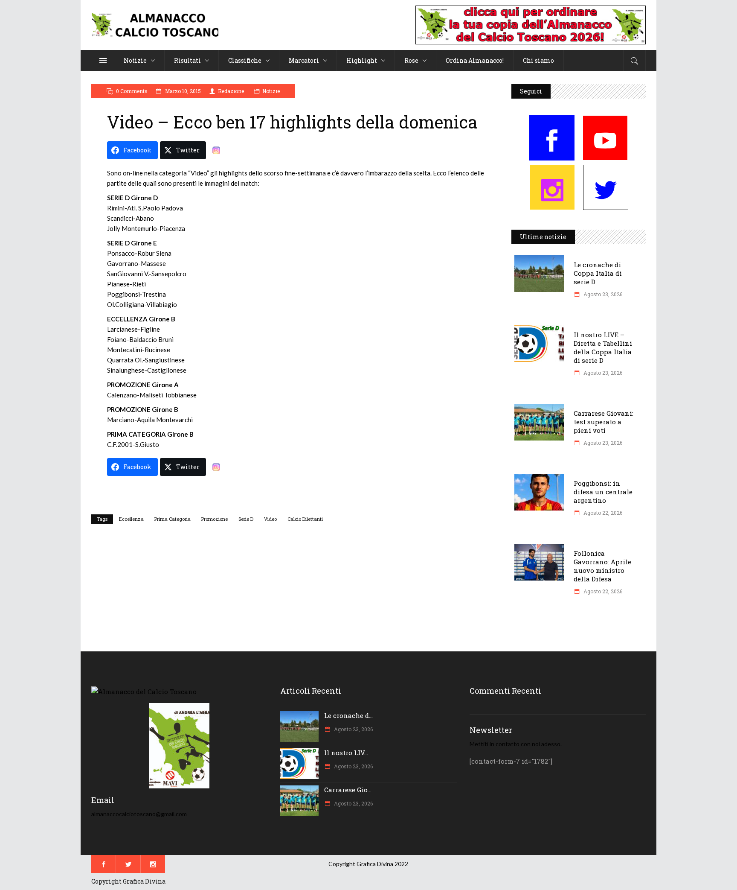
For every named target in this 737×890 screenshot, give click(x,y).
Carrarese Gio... (347, 789)
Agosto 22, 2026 (602, 512)
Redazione (231, 91)
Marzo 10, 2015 (182, 91)
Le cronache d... (348, 715)
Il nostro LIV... (346, 752)
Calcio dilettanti (305, 519)
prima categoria (172, 519)
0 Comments (132, 91)
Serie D (245, 519)
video (270, 519)
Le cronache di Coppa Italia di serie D (598, 273)
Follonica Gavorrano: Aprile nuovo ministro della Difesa (602, 566)
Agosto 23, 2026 (602, 294)
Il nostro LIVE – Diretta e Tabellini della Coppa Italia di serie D (603, 347)
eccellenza (131, 519)
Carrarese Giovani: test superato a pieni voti (603, 422)
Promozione (214, 519)
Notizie (271, 91)
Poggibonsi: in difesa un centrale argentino (603, 492)
